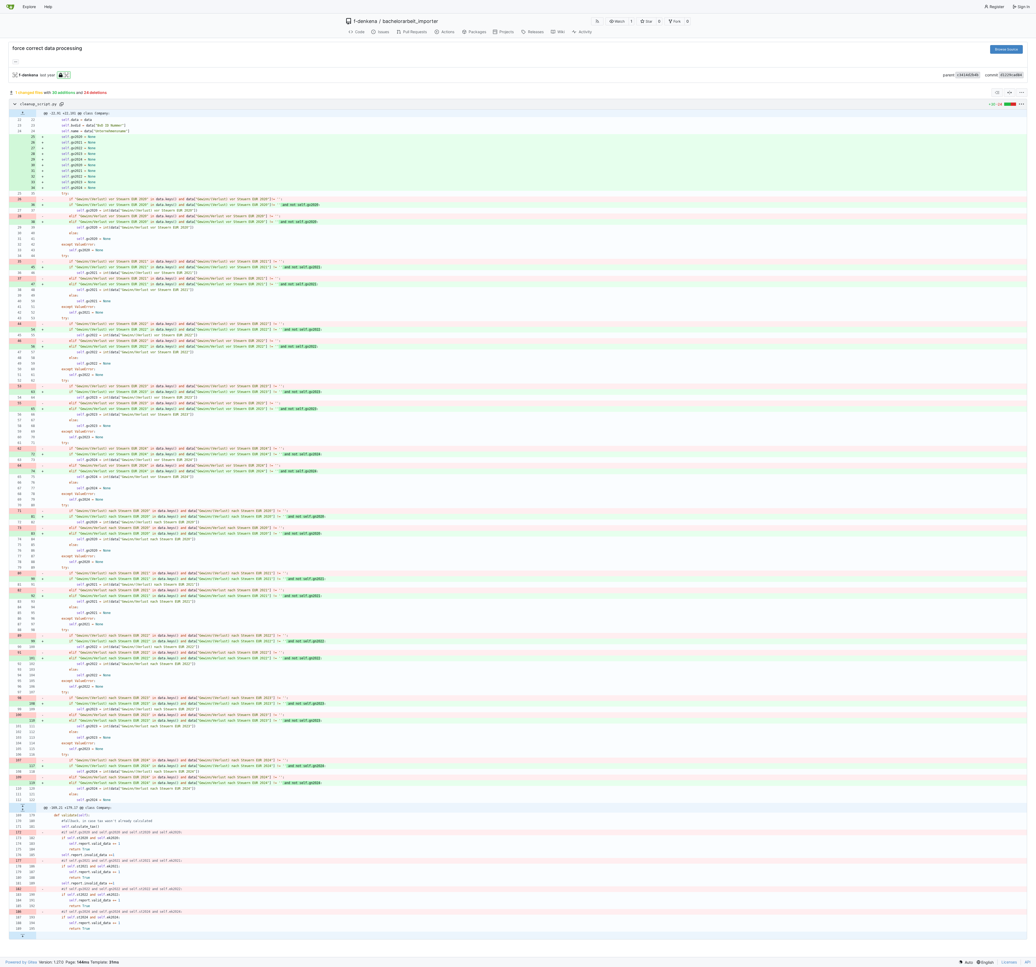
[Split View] (1009, 92)
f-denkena (365, 21)
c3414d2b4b (968, 75)
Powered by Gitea (21, 962)
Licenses (1009, 962)
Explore (29, 6)
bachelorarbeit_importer (410, 21)
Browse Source (1006, 49)
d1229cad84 (1011, 75)
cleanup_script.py (38, 104)
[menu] (1021, 92)
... (15, 61)
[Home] (10, 7)
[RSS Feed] (597, 21)
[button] (617, 21)
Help (48, 6)
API (1028, 962)
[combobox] (997, 92)
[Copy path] (61, 104)
